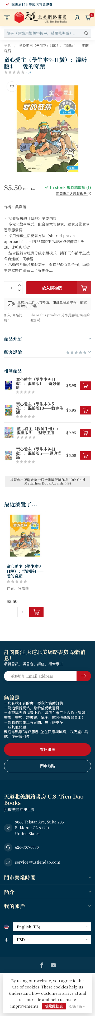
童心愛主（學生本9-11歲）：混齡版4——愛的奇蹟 (25, 571)
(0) (28, 72)
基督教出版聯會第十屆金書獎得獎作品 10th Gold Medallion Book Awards (47, 481)
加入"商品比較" (13, 317)
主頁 (7, 45)
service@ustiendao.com (37, 862)
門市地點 (47, 765)
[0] (88, 17)
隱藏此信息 (54, 1006)
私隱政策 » (76, 1006)
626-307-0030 (27, 847)
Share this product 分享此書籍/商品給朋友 (60, 317)
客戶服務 (47, 749)
